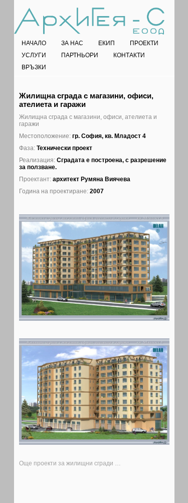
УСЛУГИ (34, 55)
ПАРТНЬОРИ (79, 55)
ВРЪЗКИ (34, 67)
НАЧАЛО (34, 43)
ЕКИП (106, 43)
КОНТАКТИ (129, 55)
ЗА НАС (72, 43)
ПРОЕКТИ (144, 43)
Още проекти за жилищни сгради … (70, 463)
